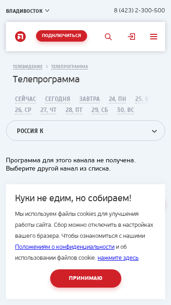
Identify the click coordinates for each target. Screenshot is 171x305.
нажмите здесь (118, 258)
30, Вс (125, 110)
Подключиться (61, 35)
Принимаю (86, 278)
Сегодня (57, 99)
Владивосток (24, 11)
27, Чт (49, 110)
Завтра (89, 99)
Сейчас (25, 99)
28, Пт (74, 110)
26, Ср (23, 110)
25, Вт (143, 99)
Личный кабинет (131, 36)
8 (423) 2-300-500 (139, 11)
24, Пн (117, 99)
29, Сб (100, 110)
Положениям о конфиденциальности (64, 247)
